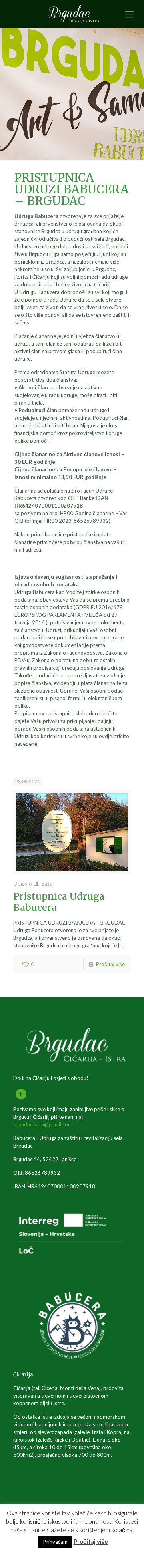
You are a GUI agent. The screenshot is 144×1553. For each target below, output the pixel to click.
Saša (47, 883)
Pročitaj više (110, 964)
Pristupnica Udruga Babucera (58, 901)
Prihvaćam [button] (55, 1542)
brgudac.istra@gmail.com (42, 1124)
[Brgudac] (72, 14)
